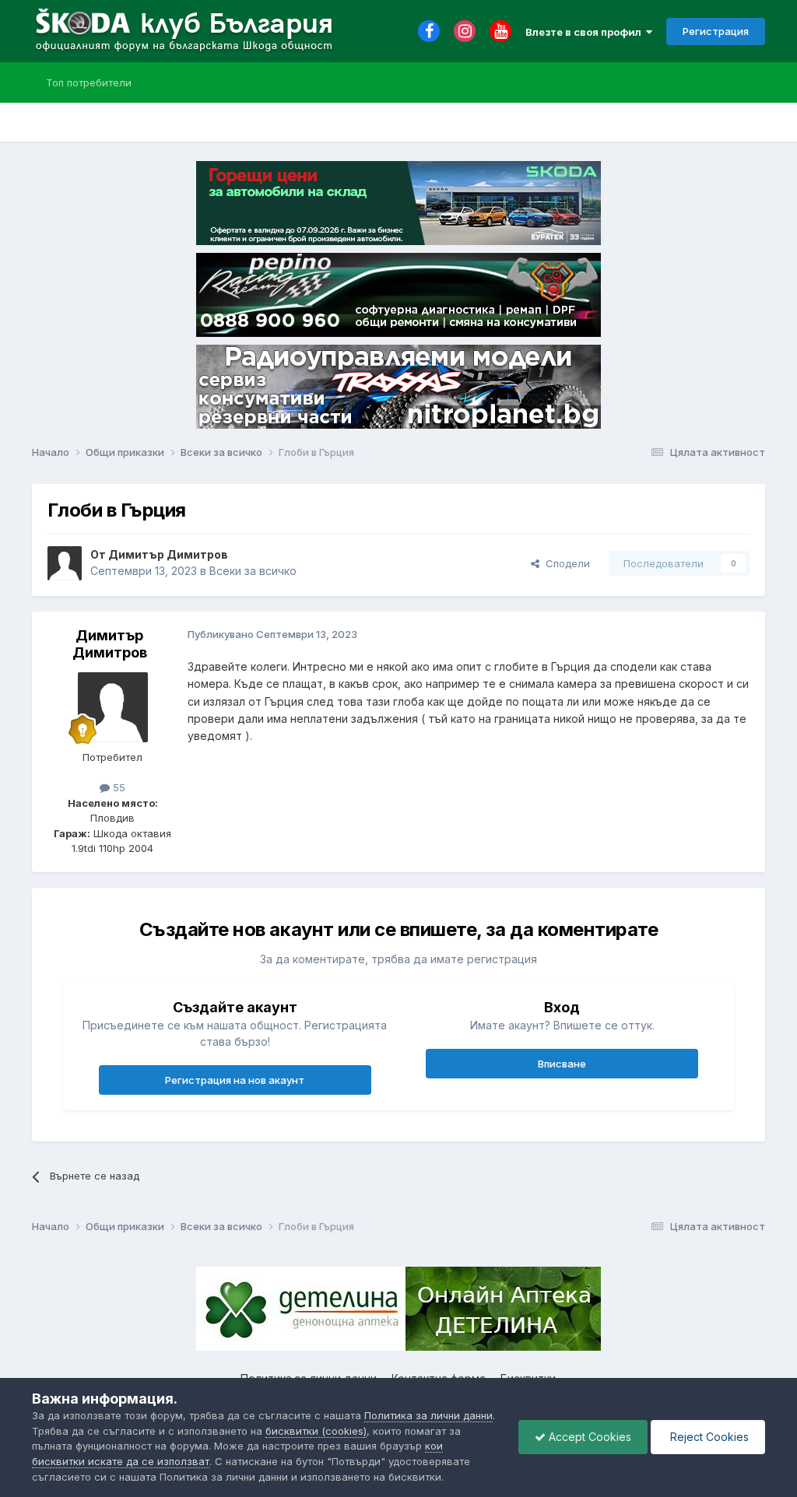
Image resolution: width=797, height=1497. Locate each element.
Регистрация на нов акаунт (234, 1080)
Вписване (562, 1063)
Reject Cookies (708, 1436)
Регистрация (716, 31)
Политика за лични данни (428, 1415)
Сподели (564, 563)
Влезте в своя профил (585, 32)
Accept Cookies (588, 1436)
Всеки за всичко (253, 570)
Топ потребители (89, 82)
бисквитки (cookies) (316, 1431)
